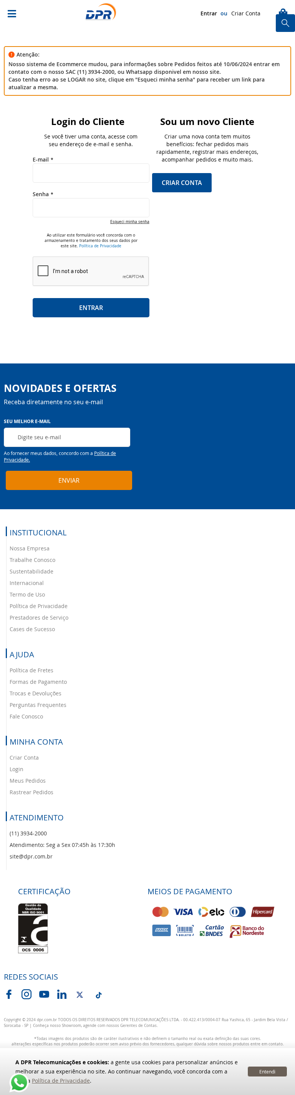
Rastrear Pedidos (31, 792)
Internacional (27, 583)
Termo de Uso (27, 594)
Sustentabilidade (31, 571)
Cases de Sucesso (32, 629)
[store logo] (101, 11)
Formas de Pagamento (38, 681)
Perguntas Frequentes (38, 704)
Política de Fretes (31, 670)
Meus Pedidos (28, 780)
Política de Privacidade (61, 1080)
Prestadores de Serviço (39, 617)
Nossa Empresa (30, 548)
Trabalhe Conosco (32, 559)
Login (16, 769)
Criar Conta (245, 13)
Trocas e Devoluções (35, 693)
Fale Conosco (26, 716)
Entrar (209, 13)
